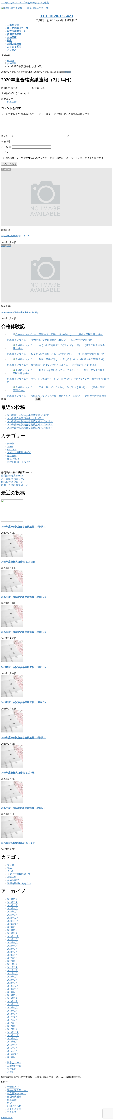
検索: (3, 399)
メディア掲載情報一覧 (19, 452)
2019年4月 (12, 992)
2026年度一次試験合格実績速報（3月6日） (29, 415)
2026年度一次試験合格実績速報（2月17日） (30, 421)
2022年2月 (12, 961)
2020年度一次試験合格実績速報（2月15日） (20, 312)
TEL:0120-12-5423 (56, 16)
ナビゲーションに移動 (37, 2)
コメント (7, 136)
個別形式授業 (14, 1096)
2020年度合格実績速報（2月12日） (16, 236)
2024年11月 (13, 921)
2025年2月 (12, 911)
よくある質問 (14, 1109)
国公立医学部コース (17, 1090)
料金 (9, 1103)
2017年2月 (12, 1026)
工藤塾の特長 (14, 1065)
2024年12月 (13, 918)
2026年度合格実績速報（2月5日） (18, 843)
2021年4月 (12, 964)
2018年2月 (12, 1010)
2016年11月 (13, 1035)
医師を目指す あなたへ (19, 462)
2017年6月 (12, 1017)
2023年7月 (12, 939)
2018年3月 (12, 1007)
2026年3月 (12, 899)
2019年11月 (13, 989)
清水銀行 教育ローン (12, 482)
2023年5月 (12, 942)
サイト (4, 152)
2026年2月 (12, 902)
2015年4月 (12, 1057)
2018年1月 (12, 1014)
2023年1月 (12, 955)
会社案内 (11, 1069)
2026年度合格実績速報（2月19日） (25, 418)
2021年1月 (12, 973)
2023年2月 (12, 952)
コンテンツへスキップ (13, 2)
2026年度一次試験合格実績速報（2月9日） (23, 737)
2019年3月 (12, 995)
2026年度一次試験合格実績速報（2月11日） (30, 427)
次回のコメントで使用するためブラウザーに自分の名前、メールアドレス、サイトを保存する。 (55, 158)
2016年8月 (12, 1041)
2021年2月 (12, 970)
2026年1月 (12, 905)
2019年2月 (12, 998)
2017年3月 (12, 1023)
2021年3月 (12, 967)
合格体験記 (13, 458)
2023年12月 (13, 936)
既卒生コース (14, 1062)
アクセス (11, 1112)
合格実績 (66, 72)
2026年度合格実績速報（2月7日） (18, 772)
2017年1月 (12, 1029)
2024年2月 (12, 930)
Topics (10, 446)
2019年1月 (12, 1001)
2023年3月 (12, 949)
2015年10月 (13, 1054)
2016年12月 (13, 1032)
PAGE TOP (7, 1117)
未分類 (10, 443)
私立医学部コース (16, 1093)
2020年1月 (12, 983)
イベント (11, 449)
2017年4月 (12, 1020)
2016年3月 (12, 1048)
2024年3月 (12, 927)
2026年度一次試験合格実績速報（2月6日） (23, 808)
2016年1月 (12, 1051)
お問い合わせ (14, 1106)
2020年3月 (12, 976)
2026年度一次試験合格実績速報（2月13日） (30, 424)
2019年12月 (13, 986)
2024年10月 (13, 924)
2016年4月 (12, 1044)
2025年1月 (12, 914)
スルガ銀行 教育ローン (13, 478)
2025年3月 (12, 908)
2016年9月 (12, 1038)
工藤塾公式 (13, 1087)
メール (6, 147)
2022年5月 (12, 958)
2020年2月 (12, 979)
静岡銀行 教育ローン (12, 475)
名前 (5, 141)
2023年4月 (12, 945)
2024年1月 (12, 933)
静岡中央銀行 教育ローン (14, 485)
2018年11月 (13, 1004)
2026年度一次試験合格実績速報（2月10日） (24, 702)
